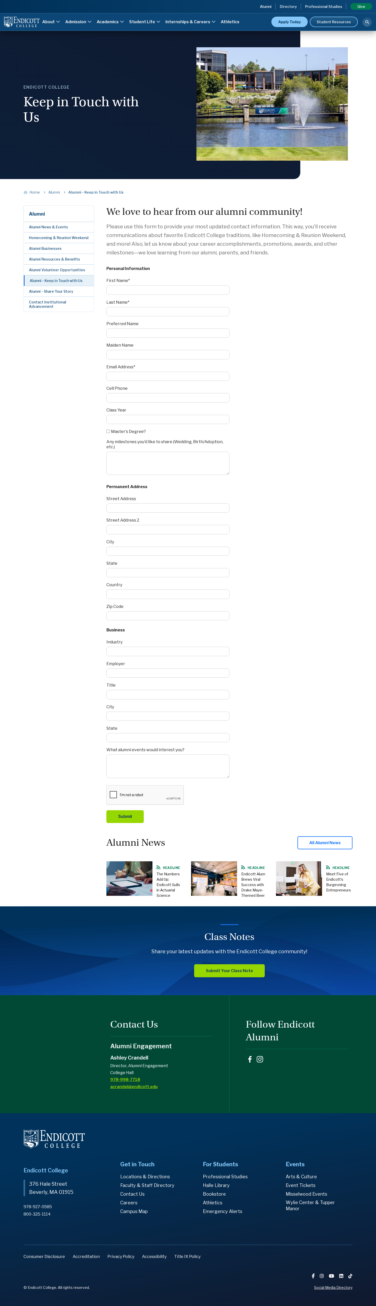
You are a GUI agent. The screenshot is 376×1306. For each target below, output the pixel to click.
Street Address (121, 498)
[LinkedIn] (341, 1276)
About (49, 21)
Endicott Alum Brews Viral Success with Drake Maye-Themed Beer (253, 885)
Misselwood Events (306, 1194)
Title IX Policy (187, 1256)
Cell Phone (117, 388)
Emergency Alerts (222, 1211)
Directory (288, 6)
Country (114, 584)
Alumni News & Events (48, 227)
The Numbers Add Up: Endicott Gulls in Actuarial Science (168, 885)
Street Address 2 (122, 520)
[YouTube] (332, 1276)
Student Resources (334, 22)
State (111, 563)
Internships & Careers (188, 21)
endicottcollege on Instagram (260, 1059)
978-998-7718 (125, 1079)
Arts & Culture (301, 1176)
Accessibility (154, 1256)
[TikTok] (350, 1276)
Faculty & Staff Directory (147, 1185)
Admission (76, 21)
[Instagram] (322, 1276)
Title (111, 685)
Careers (128, 1202)
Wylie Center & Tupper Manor (310, 1205)
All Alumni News (325, 842)
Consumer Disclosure (44, 1256)
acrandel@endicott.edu (134, 1086)
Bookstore (214, 1194)
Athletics (230, 21)
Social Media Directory (333, 1287)
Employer (115, 663)
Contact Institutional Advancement (47, 304)
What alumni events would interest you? (145, 749)
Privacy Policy (120, 1256)
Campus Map (134, 1211)
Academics (108, 21)
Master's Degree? (128, 431)
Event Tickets (300, 1185)
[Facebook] (314, 1276)
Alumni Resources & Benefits (54, 259)
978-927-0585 (38, 1206)
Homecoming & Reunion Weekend (59, 238)
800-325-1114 (37, 1214)
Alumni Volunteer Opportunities (57, 270)
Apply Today (289, 22)
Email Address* (120, 366)
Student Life (142, 21)
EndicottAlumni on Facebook (250, 1059)
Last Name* (117, 302)
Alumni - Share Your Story (51, 291)
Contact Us (132, 1194)
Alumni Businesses (45, 248)
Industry (114, 642)
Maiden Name (120, 345)
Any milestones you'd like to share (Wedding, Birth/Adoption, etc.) (164, 444)
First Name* (118, 280)
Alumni (266, 6)
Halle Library (216, 1185)
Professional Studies (323, 6)
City (110, 541)
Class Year (116, 410)
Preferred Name (122, 323)
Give (361, 6)
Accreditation (86, 1256)
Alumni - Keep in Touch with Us (56, 280)
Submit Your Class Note (229, 970)
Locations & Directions (145, 1176)
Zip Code (115, 606)
